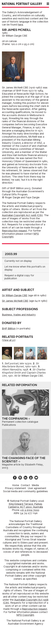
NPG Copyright (25, 615)
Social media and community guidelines (25, 491)
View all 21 (9, 340)
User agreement (37, 488)
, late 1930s (18, 363)
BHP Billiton (8, 328)
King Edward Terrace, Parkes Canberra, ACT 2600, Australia (25, 506)
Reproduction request (14, 230)
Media (35, 485)
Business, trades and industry (19, 314)
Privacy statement (15, 488)
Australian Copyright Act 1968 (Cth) (22, 215)
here (20, 24)
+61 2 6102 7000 (29, 510)
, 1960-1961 (20, 365)
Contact (25, 485)
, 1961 (24, 372)
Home (15, 485)
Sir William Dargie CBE (14, 35)
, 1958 (15, 369)
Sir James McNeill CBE (15, 300)
